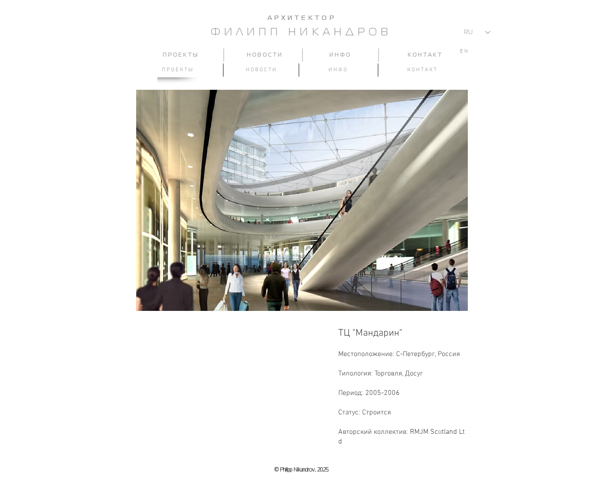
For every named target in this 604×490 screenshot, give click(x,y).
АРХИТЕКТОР (302, 18)
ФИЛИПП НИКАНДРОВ (301, 32)
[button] (302, 200)
